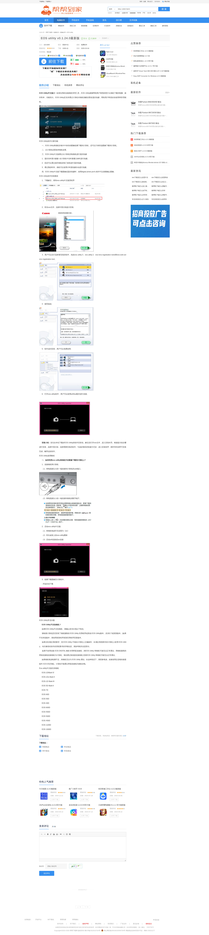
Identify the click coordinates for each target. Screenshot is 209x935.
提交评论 (47, 873)
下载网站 (41, 1)
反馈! (124, 736)
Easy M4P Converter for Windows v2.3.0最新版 (148, 76)
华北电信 (67, 747)
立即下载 (54, 799)
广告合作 (123, 924)
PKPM (139, 13)
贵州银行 (117, 13)
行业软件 (107, 26)
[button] (41, 834)
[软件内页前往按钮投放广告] (65, 71)
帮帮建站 (75, 919)
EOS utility (70, 32)
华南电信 (45, 747)
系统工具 (73, 26)
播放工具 (153, 26)
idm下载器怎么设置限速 (160, 177)
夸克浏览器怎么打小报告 (140, 199)
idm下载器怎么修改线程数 (141, 182)
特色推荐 (68, 85)
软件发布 (157, 1)
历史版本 (104, 38)
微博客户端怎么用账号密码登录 (162, 195)
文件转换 (133, 20)
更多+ (167, 92)
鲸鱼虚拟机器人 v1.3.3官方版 (142, 61)
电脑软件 (61, 20)
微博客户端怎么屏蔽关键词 (161, 186)
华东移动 (67, 751)
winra (154, 13)
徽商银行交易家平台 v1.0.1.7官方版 (144, 66)
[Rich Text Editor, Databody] (82, 847)
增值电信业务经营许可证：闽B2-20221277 (140, 930)
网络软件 (61, 26)
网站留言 (150, 1)
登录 (141, 1)
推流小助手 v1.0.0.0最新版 (141, 151)
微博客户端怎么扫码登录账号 (142, 195)
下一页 (86, 907)
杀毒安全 (119, 26)
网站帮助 (98, 924)
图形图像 (84, 26)
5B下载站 (51, 919)
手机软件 (75, 20)
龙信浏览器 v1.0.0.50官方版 (79, 805)
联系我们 (111, 924)
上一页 (79, 907)
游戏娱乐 (130, 26)
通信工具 (142, 26)
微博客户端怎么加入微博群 (141, 186)
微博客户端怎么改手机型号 (141, 190)
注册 (144, 1)
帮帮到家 (63, 919)
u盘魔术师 (125, 13)
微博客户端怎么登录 (158, 190)
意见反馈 (136, 924)
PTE (144, 13)
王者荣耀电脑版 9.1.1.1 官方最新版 (111, 805)
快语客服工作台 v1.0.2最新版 (109, 789)
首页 (46, 20)
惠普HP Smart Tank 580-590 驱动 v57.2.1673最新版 (150, 71)
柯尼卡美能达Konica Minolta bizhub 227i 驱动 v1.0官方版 (150, 162)
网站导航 (167, 1)
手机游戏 (90, 20)
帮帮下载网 (49, 32)
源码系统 (165, 26)
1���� (133, 13)
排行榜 (119, 20)
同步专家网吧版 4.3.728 (140, 56)
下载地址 (57, 85)
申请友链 (156, 920)
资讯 (104, 20)
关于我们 (73, 924)
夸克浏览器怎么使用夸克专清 (161, 199)
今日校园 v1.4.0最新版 (47, 789)
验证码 (41, 866)
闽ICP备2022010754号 (92, 930)
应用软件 (96, 26)
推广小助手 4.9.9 (75, 789)
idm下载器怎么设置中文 (140, 177)
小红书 (149, 13)
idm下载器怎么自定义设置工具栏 (163, 182)
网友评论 (80, 85)
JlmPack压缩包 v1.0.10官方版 (50, 805)
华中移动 (45, 751)
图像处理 (63, 32)
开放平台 (38, 919)
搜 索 (164, 9)
